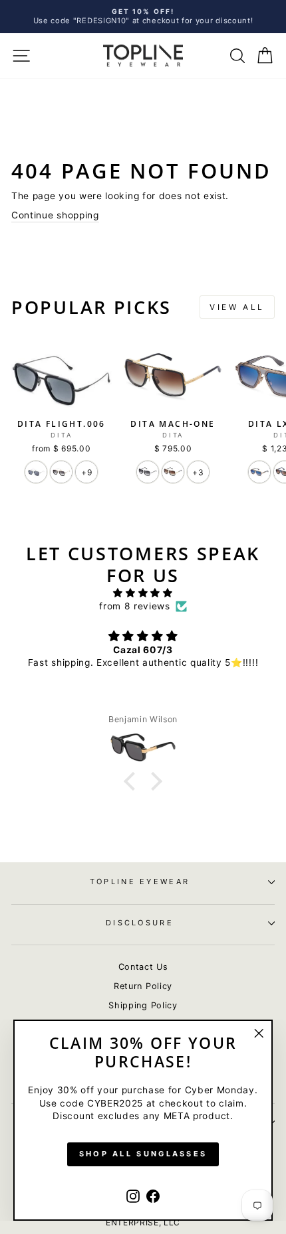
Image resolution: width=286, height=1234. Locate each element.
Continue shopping (55, 215)
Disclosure (140, 922)
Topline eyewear (140, 881)
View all (237, 307)
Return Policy (143, 986)
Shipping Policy (142, 1005)
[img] (143, 592)
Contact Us (143, 967)
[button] (132, 781)
